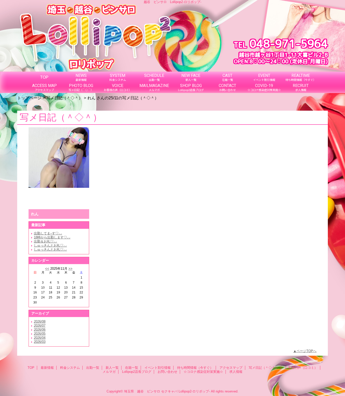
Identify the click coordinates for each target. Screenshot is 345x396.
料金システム (70, 368)
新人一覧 (112, 368)
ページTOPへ (306, 351)
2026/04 (39, 338)
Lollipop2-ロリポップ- (194, 391)
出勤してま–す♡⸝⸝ (48, 233)
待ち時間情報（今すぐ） (195, 368)
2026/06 (39, 329)
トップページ (29, 98)
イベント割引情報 (157, 368)
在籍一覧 (131, 368)
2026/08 (39, 321)
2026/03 (39, 342)
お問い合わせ (167, 372)
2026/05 (39, 334)
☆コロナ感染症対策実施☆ (203, 372)
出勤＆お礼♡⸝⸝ (45, 241)
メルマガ (109, 372)
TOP (44, 77)
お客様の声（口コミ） (301, 368)
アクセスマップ (230, 368)
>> (70, 268)
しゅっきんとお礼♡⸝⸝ (50, 245)
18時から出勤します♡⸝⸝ (52, 237)
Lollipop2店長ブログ (136, 372)
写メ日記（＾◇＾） (64, 98)
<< (47, 268)
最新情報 (47, 368)
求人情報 (235, 372)
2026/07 (39, 325)
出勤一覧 (92, 368)
